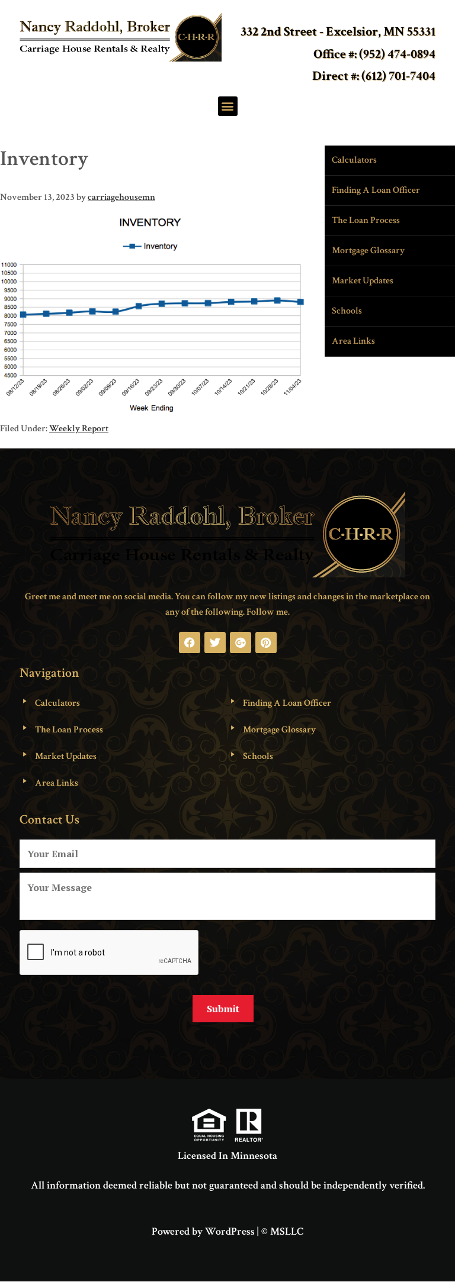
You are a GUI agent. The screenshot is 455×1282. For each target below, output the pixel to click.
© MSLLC (282, 1231)
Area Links (353, 341)
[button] (228, 106)
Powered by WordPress (203, 1231)
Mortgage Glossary (368, 250)
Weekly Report (78, 428)
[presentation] (110, 953)
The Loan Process (366, 220)
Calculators (354, 160)
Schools (347, 311)
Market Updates (362, 281)
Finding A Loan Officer (376, 190)
